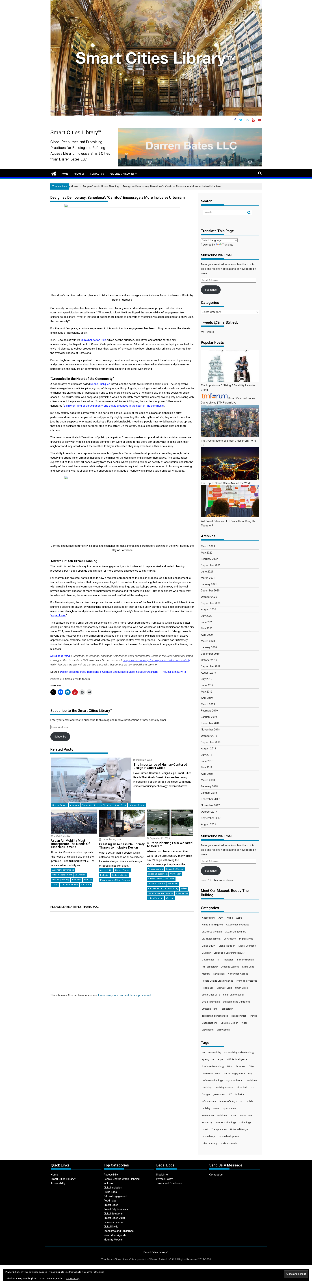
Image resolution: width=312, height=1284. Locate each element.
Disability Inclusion (224, 1087)
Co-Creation (80, 875)
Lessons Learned (156, 883)
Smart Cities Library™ (75, 132)
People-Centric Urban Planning (97, 805)
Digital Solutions (247, 945)
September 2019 (210, 666)
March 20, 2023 (144, 760)
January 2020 (209, 647)
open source (229, 1108)
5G (203, 1052)
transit (205, 1129)
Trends (253, 1015)
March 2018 (208, 780)
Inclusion (74, 805)
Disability (206, 1087)
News (216, 1108)
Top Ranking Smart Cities (215, 1015)
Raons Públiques (100, 384)
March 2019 (208, 704)
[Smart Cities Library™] (54, 173)
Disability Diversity (60, 880)
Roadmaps (207, 987)
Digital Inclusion (227, 945)
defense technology (212, 1080)
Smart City (207, 1122)
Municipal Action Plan (93, 340)
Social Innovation (211, 1001)
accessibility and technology (239, 1052)
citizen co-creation (211, 1073)
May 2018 (206, 767)
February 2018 (209, 786)
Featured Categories (122, 173)
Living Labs (248, 966)
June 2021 (207, 571)
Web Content (223, 1029)
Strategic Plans (209, 1008)
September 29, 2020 (160, 838)
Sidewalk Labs (224, 987)
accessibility (214, 1052)
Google (206, 1094)
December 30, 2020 (112, 839)
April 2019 (207, 698)
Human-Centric (59, 805)
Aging (230, 917)
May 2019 (206, 691)
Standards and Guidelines (160, 893)
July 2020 (206, 615)
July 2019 (206, 679)
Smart (234, 1115)
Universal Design (137, 805)
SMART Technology (226, 1122)
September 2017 (210, 818)
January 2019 (209, 717)
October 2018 (209, 736)
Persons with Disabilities (214, 1115)
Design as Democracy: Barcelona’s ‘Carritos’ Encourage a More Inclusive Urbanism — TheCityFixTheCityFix (123, 671)
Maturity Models (113, 1239)
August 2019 (208, 672)
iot (241, 1101)
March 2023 (208, 546)
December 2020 (210, 590)
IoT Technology (210, 966)
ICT (219, 959)
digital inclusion (234, 1080)
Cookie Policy (72, 1278)
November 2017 (210, 805)
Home (65, 173)
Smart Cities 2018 (211, 994)
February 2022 (209, 559)
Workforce (86, 884)
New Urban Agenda (238, 973)
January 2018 (209, 792)
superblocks (58, 615)
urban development (229, 1136)
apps (220, 1059)
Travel (55, 884)
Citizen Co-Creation (175, 869)
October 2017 (209, 811)
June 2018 (207, 761)
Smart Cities (120, 805)
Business (240, 1066)
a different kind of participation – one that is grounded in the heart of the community (114, 405)
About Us (79, 173)
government (219, 1094)
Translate (227, 244)
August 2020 (208, 609)
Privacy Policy (164, 1179)
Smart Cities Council (233, 994)
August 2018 (208, 748)
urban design (209, 1136)
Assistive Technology (213, 1066)
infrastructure (209, 1101)
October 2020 (209, 596)
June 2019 (207, 685)
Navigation (219, 973)
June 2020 (207, 622)
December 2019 (210, 653)
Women (170, 898)
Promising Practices (247, 980)
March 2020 (208, 641)
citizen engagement (234, 1073)
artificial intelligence (236, 1059)
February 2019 (209, 710)
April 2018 (207, 773)
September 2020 (210, 603)
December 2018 (210, 723)
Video (244, 1022)
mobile (249, 1101)
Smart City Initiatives (116, 1209)
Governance (208, 959)
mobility (206, 1108)
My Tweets (207, 331)
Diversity (206, 952)
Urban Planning (155, 898)
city (250, 1073)
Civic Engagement (211, 938)
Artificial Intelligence (212, 924)
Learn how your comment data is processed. (124, 995)
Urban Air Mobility (69, 884)
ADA (220, 917)
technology (245, 1122)
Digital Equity (208, 945)
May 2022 (206, 552)
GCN (252, 1087)
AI (213, 1059)
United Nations (209, 1022)
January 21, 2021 (63, 836)
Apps (239, 917)
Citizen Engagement (62, 875)
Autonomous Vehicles (63, 870)
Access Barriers (155, 869)
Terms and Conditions (169, 1183)
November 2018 (210, 729)
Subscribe (60, 736)
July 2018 (206, 754)
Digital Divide (246, 938)
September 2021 (210, 565)
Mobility (88, 880)
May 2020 (206, 628)
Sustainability (182, 893)
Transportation (238, 1015)
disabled (242, 1087)
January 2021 (209, 584)
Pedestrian (173, 883)
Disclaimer (162, 1174)
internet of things (228, 1101)
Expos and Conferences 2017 (229, 952)
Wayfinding (208, 1029)
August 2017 (208, 824)
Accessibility (106, 870)
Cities (251, 1066)
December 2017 (210, 799)
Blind (230, 1066)
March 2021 (208, 578)
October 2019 (209, 660)
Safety (184, 888)
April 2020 (207, 634)
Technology (227, 1008)
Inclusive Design (120, 875)
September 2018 (210, 742)
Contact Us (97, 173)
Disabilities (251, 1080)
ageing (205, 1059)
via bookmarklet (229, 1143)
